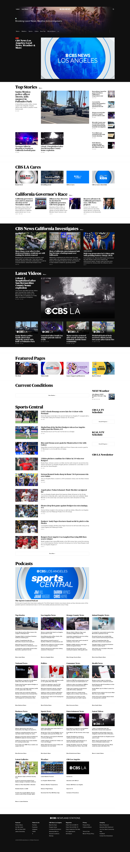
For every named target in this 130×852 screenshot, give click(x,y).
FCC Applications (70, 831)
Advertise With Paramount (106, 827)
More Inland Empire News (99, 657)
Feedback (102, 833)
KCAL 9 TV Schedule (98, 433)
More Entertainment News (73, 753)
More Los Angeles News (47, 657)
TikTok (34, 831)
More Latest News (20, 657)
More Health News (97, 705)
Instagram (34, 829)
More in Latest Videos (98, 753)
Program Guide (53, 827)
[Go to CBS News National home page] (65, 9)
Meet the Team (53, 825)
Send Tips (42, 31)
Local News (25, 9)
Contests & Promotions (55, 829)
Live (32, 9)
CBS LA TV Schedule (98, 411)
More (40, 88)
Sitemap (51, 835)
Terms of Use (86, 831)
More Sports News (46, 753)
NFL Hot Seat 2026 (20, 829)
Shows (38, 9)
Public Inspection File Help (73, 829)
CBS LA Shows (51, 31)
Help (101, 831)
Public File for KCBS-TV (72, 825)
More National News (20, 705)
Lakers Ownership (20, 831)
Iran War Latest (19, 827)
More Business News (20, 753)
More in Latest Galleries (21, 801)
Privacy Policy (86, 825)
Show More (51, 553)
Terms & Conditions (54, 833)
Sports (30, 31)
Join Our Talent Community (107, 829)
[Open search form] (113, 9)
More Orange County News (74, 657)
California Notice (87, 827)
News (17, 31)
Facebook (34, 827)
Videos (36, 31)
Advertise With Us (53, 831)
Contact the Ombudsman (106, 835)
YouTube (34, 825)
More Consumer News (72, 705)
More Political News (46, 705)
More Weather (52, 395)
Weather (24, 31)
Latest (18, 9)
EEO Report (69, 833)
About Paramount (104, 825)
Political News (19, 825)
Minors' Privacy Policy (88, 833)
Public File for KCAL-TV (72, 827)
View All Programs (103, 421)
